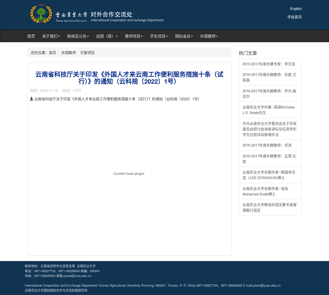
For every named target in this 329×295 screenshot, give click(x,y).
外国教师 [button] (208, 36)
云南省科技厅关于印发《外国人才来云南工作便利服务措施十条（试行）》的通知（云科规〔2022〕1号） (117, 98)
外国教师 (68, 52)
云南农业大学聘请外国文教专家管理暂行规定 (270, 207)
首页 (31, 36)
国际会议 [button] (183, 36)
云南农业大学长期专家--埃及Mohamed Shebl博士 (265, 191)
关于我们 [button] (50, 36)
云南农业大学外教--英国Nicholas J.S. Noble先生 (269, 109)
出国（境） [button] (105, 36)
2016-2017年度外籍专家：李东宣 (269, 63)
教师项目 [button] (132, 36)
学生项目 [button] (157, 36)
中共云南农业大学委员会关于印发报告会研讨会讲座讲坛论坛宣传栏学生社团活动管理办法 (270, 129)
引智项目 (87, 52)
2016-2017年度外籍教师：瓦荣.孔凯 (269, 158)
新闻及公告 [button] (76, 36)
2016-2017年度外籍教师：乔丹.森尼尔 (269, 93)
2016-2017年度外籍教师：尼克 (267, 145)
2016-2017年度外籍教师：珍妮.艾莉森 (269, 77)
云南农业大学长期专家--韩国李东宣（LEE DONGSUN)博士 (269, 174)
